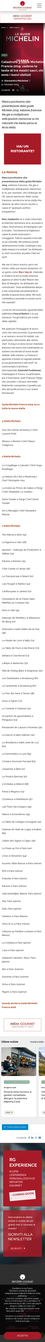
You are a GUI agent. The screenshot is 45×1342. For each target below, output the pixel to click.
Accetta (22, 1335)
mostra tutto (37, 1042)
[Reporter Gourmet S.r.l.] (22, 5)
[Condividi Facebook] (13, 90)
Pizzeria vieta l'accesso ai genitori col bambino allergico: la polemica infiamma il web (17, 1097)
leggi (8, 1112)
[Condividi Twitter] (18, 90)
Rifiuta (35, 1328)
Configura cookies (16, 1328)
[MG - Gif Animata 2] (22, 17)
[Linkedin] (32, 1138)
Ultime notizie (14, 27)
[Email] (39, 1138)
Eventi (4, 55)
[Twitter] (36, 1138)
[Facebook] (29, 1138)
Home (3, 27)
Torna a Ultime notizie (15, 1127)
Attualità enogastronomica (16, 1082)
